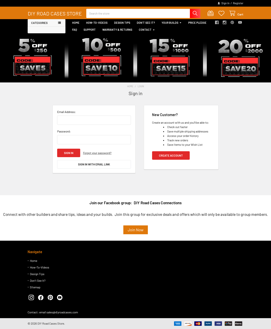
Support (90, 29)
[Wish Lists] (222, 13)
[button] (32, 297)
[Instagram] (224, 22)
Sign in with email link (94, 164)
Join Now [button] (135, 229)
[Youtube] (240, 22)
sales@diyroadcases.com (62, 312)
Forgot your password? (97, 153)
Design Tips (122, 22)
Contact (145, 29)
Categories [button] (39, 22)
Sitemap (35, 287)
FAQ (74, 29)
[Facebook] (216, 22)
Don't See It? (146, 22)
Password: (64, 131)
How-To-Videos (96, 22)
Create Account (171, 155)
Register (238, 3)
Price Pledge (197, 22)
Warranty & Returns (117, 29)
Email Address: (66, 112)
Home (75, 22)
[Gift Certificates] (211, 13)
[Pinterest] (232, 22)
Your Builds (169, 22)
